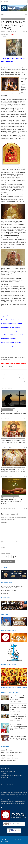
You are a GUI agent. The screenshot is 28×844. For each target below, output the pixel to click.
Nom (2, 541)
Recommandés (22, 18)
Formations (4, 593)
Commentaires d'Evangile (6, 18)
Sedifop (4, 36)
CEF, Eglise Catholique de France (11, 752)
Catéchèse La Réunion (8, 760)
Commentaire (4, 522)
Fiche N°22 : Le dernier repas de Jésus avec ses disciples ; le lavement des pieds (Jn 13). (18, 738)
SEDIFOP (3, 773)
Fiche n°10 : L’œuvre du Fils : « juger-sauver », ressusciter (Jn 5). (18, 707)
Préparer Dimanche (15, 18)
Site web (3, 547)
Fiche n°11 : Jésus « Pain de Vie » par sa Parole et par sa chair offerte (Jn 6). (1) (18, 716)
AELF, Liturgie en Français (9, 758)
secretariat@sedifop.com (10, 784)
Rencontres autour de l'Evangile (7, 409)
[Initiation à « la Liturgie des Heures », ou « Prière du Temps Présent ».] (5, 695)
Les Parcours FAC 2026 (8, 590)
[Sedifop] (14, 8)
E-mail (16, 541)
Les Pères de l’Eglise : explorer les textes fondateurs (14, 687)
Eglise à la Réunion (7, 755)
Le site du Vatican (6, 750)
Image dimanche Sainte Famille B (13, 363)
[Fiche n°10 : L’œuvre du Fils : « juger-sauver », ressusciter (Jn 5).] (5, 705)
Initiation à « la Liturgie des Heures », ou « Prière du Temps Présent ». (17, 697)
